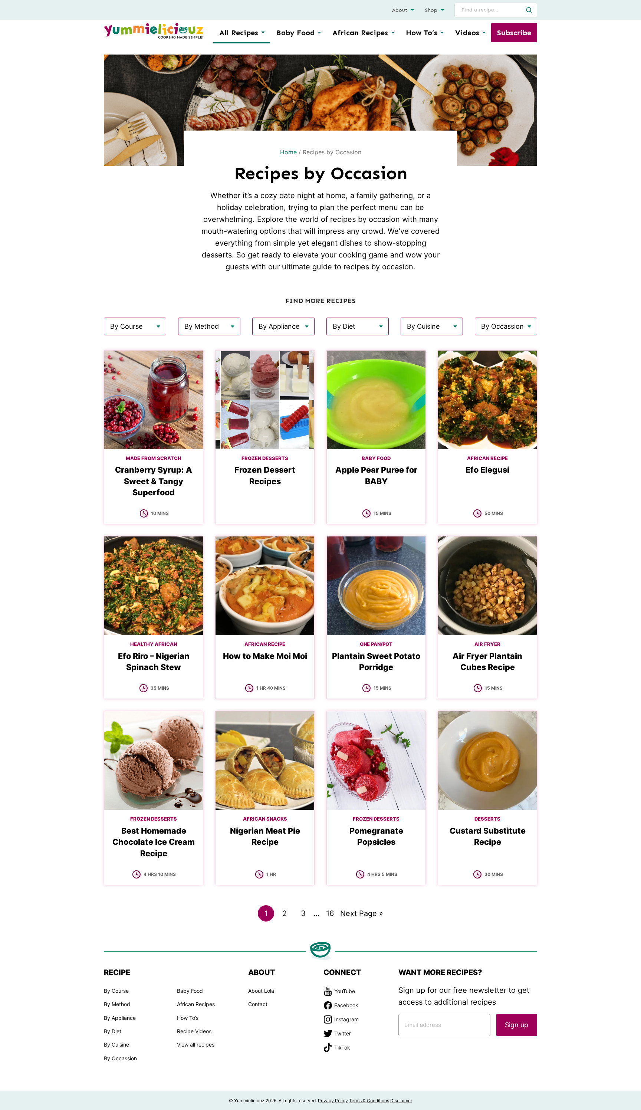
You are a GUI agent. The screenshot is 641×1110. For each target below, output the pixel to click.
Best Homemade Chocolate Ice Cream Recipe (153, 842)
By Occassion (120, 1058)
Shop (431, 10)
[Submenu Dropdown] (319, 32)
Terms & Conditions (369, 1100)
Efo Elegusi (487, 469)
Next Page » (361, 915)
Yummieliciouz (153, 31)
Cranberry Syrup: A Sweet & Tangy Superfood (153, 481)
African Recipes (360, 32)
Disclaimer (401, 1100)
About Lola (261, 991)
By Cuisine (116, 1044)
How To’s (421, 32)
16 (332, 915)
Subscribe (514, 32)
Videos (467, 32)
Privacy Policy (333, 1100)
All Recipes (238, 32)
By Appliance (120, 1018)
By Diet (112, 1031)
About (399, 10)
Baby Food (295, 32)
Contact (257, 1004)
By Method (117, 1004)
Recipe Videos (194, 1031)
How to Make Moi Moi (265, 656)
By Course (116, 991)
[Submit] (529, 10)
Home (288, 152)
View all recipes (195, 1044)
